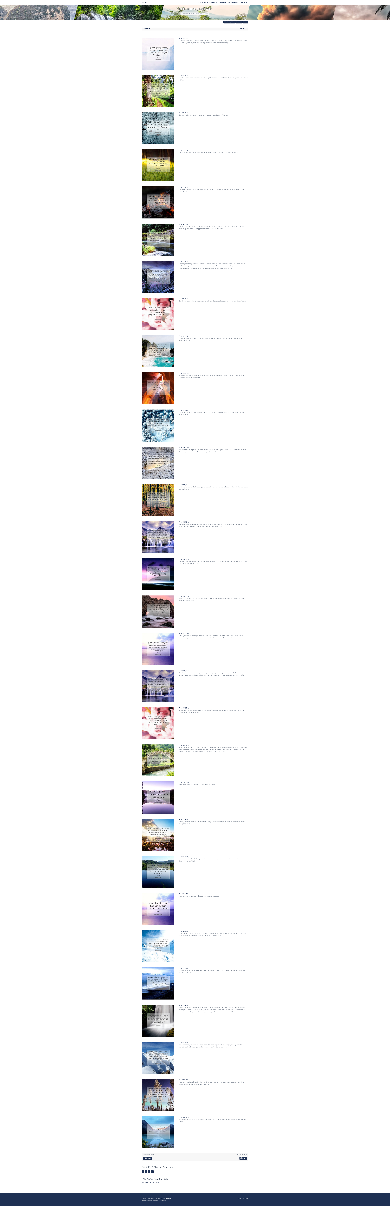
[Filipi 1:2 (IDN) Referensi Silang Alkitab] (158, 91)
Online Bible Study (243, 1198)
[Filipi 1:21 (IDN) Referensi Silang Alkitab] (158, 798)
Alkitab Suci (198, 14)
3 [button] (149, 1171)
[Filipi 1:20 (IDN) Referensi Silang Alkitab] (158, 760)
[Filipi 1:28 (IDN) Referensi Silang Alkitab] (158, 1058)
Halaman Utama (203, 2)
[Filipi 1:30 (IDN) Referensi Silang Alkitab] (158, 1132)
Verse (244, 22)
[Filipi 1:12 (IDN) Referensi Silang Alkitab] (158, 463)
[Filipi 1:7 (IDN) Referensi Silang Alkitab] (158, 277)
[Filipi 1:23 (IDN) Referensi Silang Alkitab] (158, 872)
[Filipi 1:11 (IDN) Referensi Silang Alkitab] (158, 426)
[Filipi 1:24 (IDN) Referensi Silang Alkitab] (158, 909)
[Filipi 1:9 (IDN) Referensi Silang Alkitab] (158, 351)
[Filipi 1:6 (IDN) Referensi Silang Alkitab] (158, 240)
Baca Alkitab (222, 2)
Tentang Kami (213, 2)
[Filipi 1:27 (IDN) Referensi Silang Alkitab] (158, 1021)
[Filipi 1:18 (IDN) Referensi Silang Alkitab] (158, 686)
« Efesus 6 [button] (147, 29)
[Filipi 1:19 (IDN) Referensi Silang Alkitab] (158, 723)
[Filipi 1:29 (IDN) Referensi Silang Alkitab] (158, 1095)
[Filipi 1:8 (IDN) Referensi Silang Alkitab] (158, 314)
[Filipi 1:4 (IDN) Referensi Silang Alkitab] (158, 165)
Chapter (238, 22)
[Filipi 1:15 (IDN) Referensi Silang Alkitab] (158, 574)
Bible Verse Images (147, 1200)
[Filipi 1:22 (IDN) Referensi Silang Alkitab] (158, 835)
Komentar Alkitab (233, 2)
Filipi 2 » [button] (243, 29)
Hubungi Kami (244, 2)
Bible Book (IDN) (228, 22)
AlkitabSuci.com (153, 1198)
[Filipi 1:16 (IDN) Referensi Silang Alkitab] (158, 612)
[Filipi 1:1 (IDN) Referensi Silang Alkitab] (158, 54)
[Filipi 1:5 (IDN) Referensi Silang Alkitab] (158, 202)
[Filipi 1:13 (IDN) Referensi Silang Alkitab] (158, 500)
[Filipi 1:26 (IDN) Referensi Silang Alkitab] (158, 984)
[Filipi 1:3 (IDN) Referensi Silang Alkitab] (158, 128)
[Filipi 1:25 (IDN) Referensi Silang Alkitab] (158, 946)
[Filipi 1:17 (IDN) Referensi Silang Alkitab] (158, 649)
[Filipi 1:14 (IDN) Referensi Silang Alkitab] (158, 537)
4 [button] (152, 1171)
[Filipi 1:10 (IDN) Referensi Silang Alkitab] (158, 388)
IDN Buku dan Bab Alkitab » (151, 1182)
